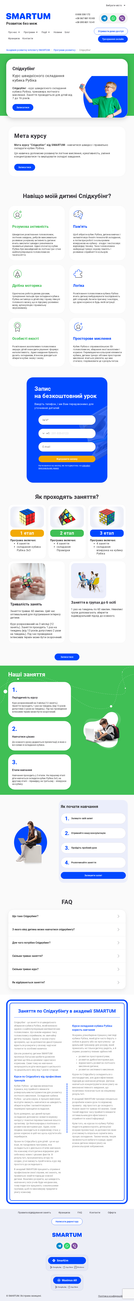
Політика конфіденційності (113, 1296)
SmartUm (62, 1260)
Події (44, 32)
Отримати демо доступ (111, 31)
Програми (29, 32)
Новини (58, 32)
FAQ (80, 1212)
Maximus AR (69, 1280)
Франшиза (14, 38)
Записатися (23, 107)
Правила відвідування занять (34, 1212)
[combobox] (44, 433)
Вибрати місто (114, 5)
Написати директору (67, 1221)
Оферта (112, 1212)
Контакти (27, 38)
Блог (67, 32)
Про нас (12, 32)
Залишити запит (93, 875)
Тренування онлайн (113, 39)
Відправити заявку (67, 459)
